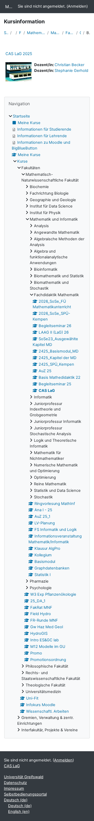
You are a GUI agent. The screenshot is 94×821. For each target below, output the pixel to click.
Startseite (6, 32)
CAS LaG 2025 (18, 53)
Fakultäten (20, 32)
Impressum (14, 788)
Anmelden (77, 6)
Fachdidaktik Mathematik (70, 32)
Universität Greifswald (23, 777)
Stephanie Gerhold (71, 70)
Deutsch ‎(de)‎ (15, 800)
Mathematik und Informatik (55, 32)
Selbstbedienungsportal (25, 794)
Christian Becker (69, 64)
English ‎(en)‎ (19, 811)
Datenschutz (15, 782)
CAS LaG (80, 32)
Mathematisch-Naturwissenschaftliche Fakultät (36, 32)
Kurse (22, 161)
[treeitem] (47, 423)
